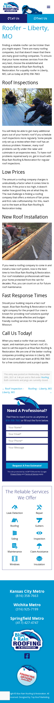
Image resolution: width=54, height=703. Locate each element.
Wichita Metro (27, 604)
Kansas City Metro (27, 591)
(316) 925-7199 (27, 609)
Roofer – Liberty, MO (25, 31)
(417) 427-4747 (27, 622)
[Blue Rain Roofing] (11, 7)
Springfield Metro (27, 618)
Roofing (45, 377)
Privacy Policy (16, 474)
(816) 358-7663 (27, 595)
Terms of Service (32, 474)
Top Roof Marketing (40, 697)
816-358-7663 (13, 420)
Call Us (14, 18)
